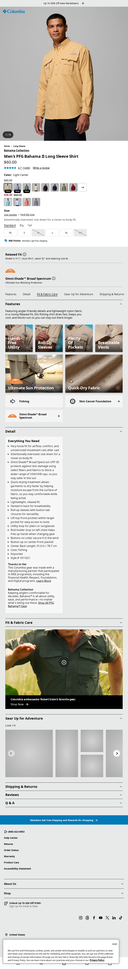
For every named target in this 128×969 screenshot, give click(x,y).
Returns (8, 844)
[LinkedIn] (114, 917)
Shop (7, 893)
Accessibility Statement (17, 868)
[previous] (11, 753)
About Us (10, 884)
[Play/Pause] (64, 662)
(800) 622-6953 (16, 831)
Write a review (41, 168)
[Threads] (87, 917)
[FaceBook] (94, 917)
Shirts (7, 146)
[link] (29, 753)
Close (114, 943)
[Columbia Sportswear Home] (14, 11)
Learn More (43, 581)
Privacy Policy (97, 960)
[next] (116, 753)
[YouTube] (100, 917)
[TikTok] (120, 917)
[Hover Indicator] (28, 347)
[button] (24, 254)
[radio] (8, 187)
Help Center (11, 837)
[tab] (10, 225)
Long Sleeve (19, 146)
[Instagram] (80, 917)
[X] (107, 917)
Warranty (9, 856)
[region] (64, 74)
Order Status (11, 850)
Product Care (11, 862)
